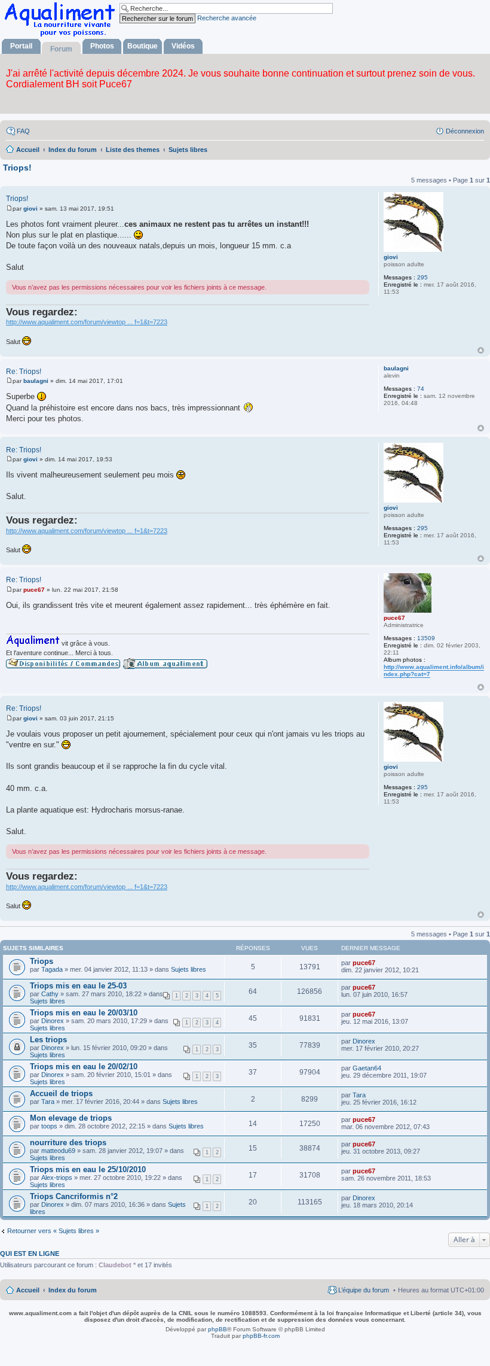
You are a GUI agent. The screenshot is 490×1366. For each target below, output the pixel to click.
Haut (480, 350)
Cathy (50, 993)
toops (49, 1126)
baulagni (396, 368)
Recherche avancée (226, 18)
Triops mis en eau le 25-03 (78, 985)
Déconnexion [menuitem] (465, 131)
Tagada (52, 969)
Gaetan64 (367, 1068)
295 (422, 277)
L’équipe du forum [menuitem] (363, 1290)
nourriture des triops (68, 1142)
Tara (47, 1101)
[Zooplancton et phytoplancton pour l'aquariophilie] (62, 36)
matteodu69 (58, 1150)
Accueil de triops (61, 1093)
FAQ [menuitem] (23, 131)
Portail (21, 46)
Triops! (17, 167)
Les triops (48, 1039)
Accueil (27, 1290)
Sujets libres (188, 969)
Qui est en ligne (29, 1253)
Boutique (142, 46)
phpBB (217, 1329)
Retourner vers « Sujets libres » (53, 1230)
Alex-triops (56, 1177)
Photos (102, 46)
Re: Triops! (23, 371)
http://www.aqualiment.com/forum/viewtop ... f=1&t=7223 (86, 321)
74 (420, 388)
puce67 (394, 617)
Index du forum (72, 1290)
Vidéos (183, 46)
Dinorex (52, 1020)
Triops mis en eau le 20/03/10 (83, 1012)
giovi (391, 257)
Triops (41, 961)
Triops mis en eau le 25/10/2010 (88, 1169)
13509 (426, 638)
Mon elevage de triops (71, 1118)
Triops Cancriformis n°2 (74, 1196)
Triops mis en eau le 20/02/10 (83, 1066)
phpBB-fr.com (261, 1335)
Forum (61, 49)
